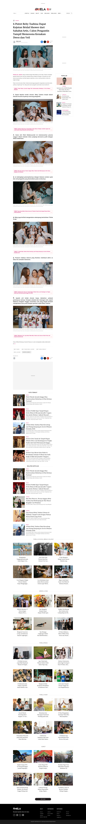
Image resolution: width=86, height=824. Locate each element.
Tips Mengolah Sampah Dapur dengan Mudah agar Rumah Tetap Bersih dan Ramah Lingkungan (43, 611)
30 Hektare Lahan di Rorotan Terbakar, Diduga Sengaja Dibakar (63, 789)
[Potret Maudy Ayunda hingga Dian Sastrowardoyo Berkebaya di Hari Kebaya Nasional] (19, 400)
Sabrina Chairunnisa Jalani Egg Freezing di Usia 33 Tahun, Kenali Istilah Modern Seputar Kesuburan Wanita (63, 662)
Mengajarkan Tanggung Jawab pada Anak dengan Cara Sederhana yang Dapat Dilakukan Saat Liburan (22, 559)
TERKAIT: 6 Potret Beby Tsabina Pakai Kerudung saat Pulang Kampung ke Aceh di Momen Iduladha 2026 (32, 252)
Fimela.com (58, 815)
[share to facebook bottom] (42, 358)
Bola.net (58, 813)
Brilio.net (67, 813)
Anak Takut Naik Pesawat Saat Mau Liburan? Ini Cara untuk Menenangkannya (43, 559)
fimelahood (54, 13)
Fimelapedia (43, 643)
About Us (41, 811)
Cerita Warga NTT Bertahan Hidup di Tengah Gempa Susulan (43, 766)
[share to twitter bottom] (45, 358)
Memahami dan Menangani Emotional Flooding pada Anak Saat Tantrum (43, 714)
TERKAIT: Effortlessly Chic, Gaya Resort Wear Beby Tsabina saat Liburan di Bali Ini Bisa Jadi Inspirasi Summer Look (32, 336)
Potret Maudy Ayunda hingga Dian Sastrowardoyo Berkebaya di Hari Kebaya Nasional (39, 399)
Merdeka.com (59, 817)
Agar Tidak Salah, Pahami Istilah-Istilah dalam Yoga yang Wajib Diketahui (43, 662)
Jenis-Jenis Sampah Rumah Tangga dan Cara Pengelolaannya (63, 685)
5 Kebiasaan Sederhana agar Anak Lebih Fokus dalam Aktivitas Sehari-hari (43, 737)
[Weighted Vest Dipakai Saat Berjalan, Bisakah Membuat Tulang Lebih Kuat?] (59, 105)
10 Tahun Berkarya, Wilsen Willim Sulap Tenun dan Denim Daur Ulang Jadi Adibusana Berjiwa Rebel (63, 633)
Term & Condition (50, 813)
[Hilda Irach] (14, 42)
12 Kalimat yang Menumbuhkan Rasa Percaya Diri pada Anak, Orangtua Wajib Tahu (63, 737)
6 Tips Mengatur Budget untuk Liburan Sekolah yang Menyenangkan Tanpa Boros (63, 559)
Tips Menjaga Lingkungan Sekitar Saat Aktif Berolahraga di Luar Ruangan (43, 633)
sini (14, 343)
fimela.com (38, 821)
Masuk (68, 13)
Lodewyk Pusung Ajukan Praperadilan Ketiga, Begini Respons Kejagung (43, 789)
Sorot (43, 746)
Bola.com (67, 811)
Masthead (41, 813)
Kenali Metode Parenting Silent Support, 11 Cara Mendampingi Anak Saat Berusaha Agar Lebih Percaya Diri (22, 714)
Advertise (41, 815)
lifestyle (27, 13)
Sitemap (49, 815)
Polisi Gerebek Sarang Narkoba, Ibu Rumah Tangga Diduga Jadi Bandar (22, 789)
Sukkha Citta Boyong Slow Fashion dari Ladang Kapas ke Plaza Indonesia (63, 611)
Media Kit (49, 811)
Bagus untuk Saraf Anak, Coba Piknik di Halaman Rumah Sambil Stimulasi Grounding (63, 581)
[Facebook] (14, 815)
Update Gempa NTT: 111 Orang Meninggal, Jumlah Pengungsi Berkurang (22, 766)
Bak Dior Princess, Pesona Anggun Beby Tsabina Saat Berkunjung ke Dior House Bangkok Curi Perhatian (38, 500)
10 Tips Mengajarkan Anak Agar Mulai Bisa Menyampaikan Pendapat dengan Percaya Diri (63, 714)
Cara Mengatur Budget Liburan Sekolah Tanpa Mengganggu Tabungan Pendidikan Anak (22, 581)
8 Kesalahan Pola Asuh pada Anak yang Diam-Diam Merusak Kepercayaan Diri (22, 737)
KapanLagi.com (68, 815)
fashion (32, 13)
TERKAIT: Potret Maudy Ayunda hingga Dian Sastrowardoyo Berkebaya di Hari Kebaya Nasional (32, 89)
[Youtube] (23, 815)
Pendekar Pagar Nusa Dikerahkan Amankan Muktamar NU (63, 766)
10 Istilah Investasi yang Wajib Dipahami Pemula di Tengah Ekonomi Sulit (22, 662)
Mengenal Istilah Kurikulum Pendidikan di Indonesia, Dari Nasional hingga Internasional (43, 685)
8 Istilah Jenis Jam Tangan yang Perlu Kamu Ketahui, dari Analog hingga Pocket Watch (22, 685)
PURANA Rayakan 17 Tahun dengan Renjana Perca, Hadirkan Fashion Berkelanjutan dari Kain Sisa (22, 611)
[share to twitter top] (45, 42)
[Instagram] (17, 815)
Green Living (43, 591)
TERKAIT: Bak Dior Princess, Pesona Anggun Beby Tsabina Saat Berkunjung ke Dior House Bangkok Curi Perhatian (32, 171)
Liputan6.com (59, 811)
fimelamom (46, 13)
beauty (37, 13)
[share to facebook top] (42, 42)
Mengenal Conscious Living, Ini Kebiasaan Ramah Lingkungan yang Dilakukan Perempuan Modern (22, 633)
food (42, 13)
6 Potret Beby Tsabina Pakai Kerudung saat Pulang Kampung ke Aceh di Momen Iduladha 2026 (39, 427)
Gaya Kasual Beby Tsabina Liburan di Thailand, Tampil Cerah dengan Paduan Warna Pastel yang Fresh (38, 514)
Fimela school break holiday (43, 539)
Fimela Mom (43, 694)
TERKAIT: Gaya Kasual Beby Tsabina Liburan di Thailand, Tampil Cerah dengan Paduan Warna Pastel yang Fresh (32, 212)
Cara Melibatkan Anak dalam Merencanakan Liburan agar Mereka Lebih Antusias (43, 581)
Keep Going (43, 799)
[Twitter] (20, 815)
